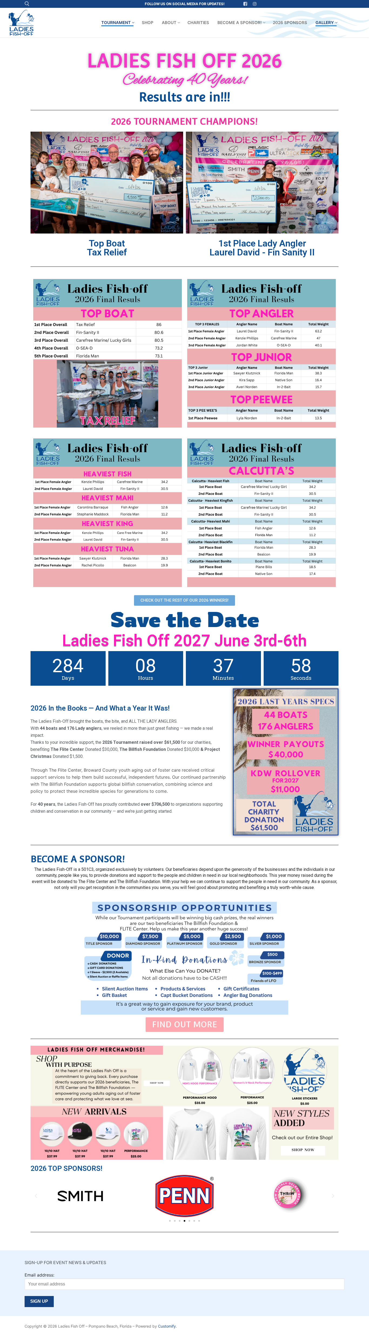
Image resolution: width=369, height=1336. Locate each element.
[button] (36, 1196)
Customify (167, 1326)
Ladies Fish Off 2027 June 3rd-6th (184, 640)
